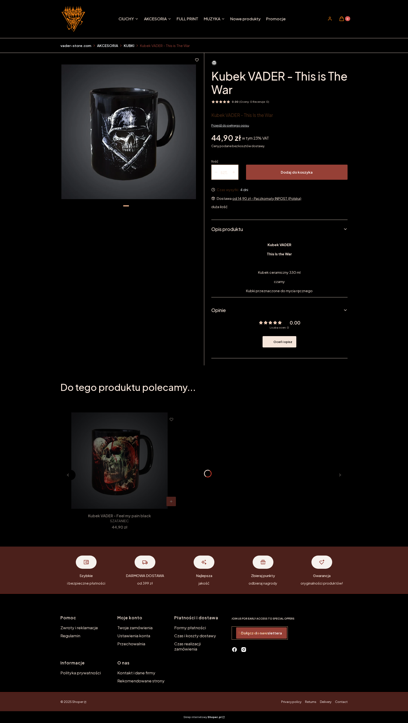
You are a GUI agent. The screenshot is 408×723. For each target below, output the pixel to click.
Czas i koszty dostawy (195, 635)
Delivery (326, 702)
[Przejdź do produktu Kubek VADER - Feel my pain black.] (119, 460)
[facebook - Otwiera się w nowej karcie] (234, 649)
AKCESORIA (107, 45)
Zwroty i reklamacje (79, 627)
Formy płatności (190, 627)
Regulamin (70, 635)
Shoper (77, 702)
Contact (341, 702)
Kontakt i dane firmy (136, 672)
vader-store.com (75, 45)
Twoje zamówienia (135, 627)
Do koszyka (171, 501)
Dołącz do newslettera (261, 633)
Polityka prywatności (80, 672)
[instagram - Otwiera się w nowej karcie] (243, 649)
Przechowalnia (131, 643)
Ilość (214, 161)
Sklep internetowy (202, 717)
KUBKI (129, 45)
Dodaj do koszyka (297, 172)
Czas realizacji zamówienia (187, 646)
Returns (310, 702)
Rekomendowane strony (141, 680)
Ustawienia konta (133, 635)
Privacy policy (291, 702)
